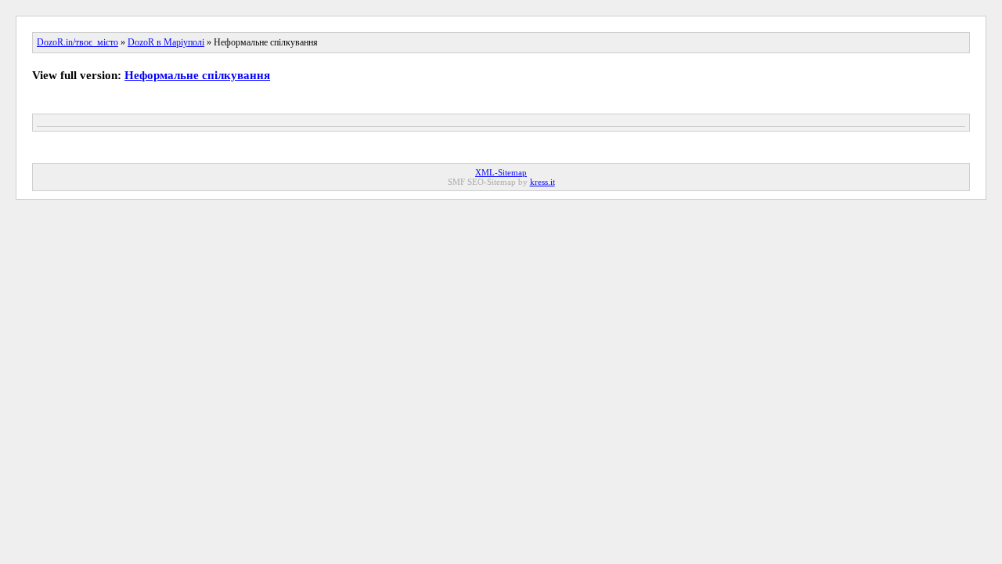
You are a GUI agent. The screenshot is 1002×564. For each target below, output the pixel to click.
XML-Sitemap (501, 172)
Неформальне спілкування (197, 75)
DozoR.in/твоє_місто (77, 42)
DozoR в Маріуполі (166, 42)
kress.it (542, 181)
